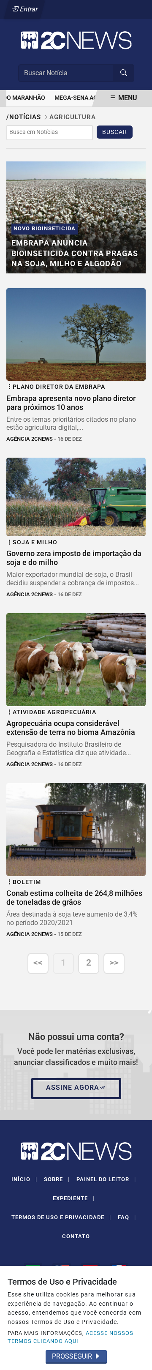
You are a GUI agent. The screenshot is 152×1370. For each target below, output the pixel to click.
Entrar (28, 9)
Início (24, 1179)
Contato (76, 1236)
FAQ (127, 1217)
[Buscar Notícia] (123, 73)
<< (38, 963)
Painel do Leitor (106, 1179)
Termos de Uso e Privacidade (61, 1217)
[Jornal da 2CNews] (76, 40)
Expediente (74, 1198)
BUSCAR (114, 132)
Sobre (57, 1179)
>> (114, 963)
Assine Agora (72, 1087)
